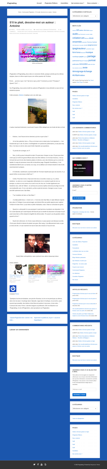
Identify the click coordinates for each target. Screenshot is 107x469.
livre (74, 52)
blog (79, 34)
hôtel (73, 45)
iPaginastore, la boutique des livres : (81, 212)
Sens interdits (75, 67)
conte (90, 34)
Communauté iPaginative (49, 29)
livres (78, 52)
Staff (73, 111)
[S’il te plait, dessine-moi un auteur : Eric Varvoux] (18, 269)
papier (81, 56)
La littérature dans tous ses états (80, 251)
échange (62, 31)
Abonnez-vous (79, 394)
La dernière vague (90, 48)
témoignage (50, 31)
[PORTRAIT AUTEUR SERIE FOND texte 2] (37, 53)
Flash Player (80, 82)
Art (77, 30)
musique (89, 52)
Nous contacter (92, 3)
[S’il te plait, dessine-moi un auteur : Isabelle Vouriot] (37, 269)
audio (75, 34)
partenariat (75, 60)
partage (30, 31)
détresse (87, 38)
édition (82, 75)
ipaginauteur (37, 31)
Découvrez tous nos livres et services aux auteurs (84, 227)
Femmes (89, 42)
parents (85, 56)
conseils (87, 34)
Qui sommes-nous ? (77, 3)
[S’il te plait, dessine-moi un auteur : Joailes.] (55, 269)
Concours (82, 34)
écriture (43, 31)
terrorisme (80, 67)
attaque (91, 30)
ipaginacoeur (92, 45)
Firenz (17, 294)
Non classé (75, 279)
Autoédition (64, 3)
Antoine (21, 95)
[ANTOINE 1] (37, 111)
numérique (75, 56)
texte (26, 31)
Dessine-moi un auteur (25, 33)
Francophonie (75, 248)
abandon (74, 30)
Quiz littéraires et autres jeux (79, 260)
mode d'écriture (14, 33)
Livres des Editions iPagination (79, 241)
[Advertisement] (37, 38)
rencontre (83, 64)
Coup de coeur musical (78, 267)
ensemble (77, 42)
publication (75, 64)
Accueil (39, 3)
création (76, 38)
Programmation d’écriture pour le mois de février (84, 293)
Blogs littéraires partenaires (79, 257)
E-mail (74, 190)
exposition (84, 42)
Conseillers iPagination (78, 276)
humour (94, 42)
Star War (35, 33)
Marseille (83, 52)
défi (82, 38)
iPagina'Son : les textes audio (79, 263)
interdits (85, 45)
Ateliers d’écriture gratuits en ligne (80, 95)
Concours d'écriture (77, 254)
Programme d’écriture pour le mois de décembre (84, 303)
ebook (91, 38)
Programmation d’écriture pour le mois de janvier (84, 298)
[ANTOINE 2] (37, 243)
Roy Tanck (91, 80)
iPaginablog (12, 3)
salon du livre (91, 64)
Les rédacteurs (76, 273)
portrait (56, 31)
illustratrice (77, 45)
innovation (81, 45)
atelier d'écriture (84, 30)
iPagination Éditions (51, 3)
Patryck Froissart (83, 60)
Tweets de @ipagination (78, 418)
